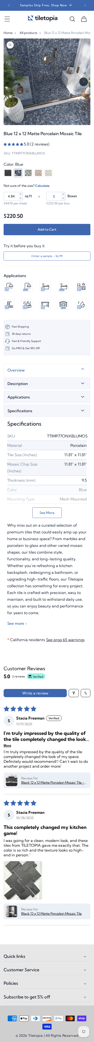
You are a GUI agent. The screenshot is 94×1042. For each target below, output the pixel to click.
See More (47, 513)
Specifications (19, 410)
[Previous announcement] (9, 5)
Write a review (35, 693)
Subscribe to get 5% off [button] (27, 997)
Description (17, 383)
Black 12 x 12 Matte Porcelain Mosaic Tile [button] (51, 913)
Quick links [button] (14, 956)
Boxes (72, 196)
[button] (7, 19)
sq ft (28, 196)
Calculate (42, 186)
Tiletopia (35, 1035)
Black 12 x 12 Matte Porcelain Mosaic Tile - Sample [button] (52, 782)
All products (28, 33)
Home (8, 33)
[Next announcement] (85, 5)
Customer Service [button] (21, 969)
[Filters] (74, 693)
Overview (16, 370)
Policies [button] (11, 983)
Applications (18, 397)
